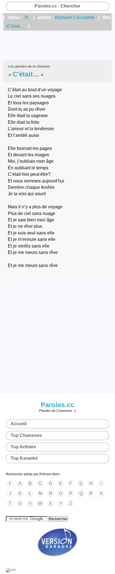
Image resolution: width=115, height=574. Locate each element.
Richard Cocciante (74, 17)
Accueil (19, 423)
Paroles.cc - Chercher (57, 6)
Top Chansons (26, 435)
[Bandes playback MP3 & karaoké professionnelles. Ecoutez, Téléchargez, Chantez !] (57, 562)
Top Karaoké (24, 458)
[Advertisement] (57, 46)
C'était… (15, 26)
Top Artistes (23, 446)
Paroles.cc (57, 405)
